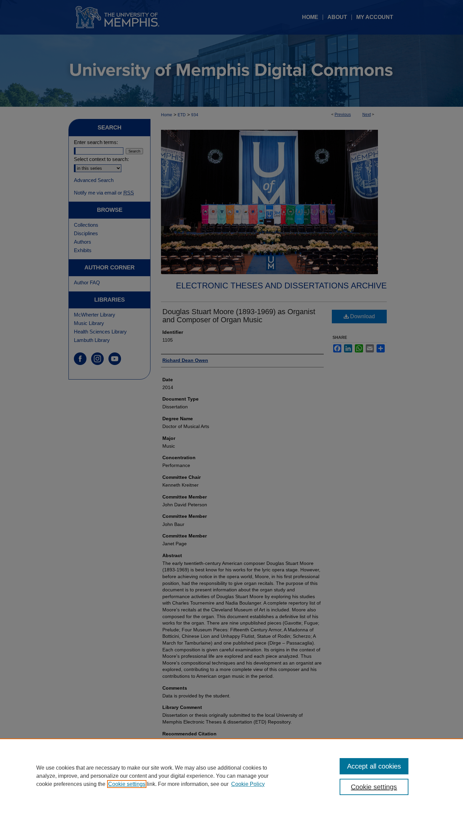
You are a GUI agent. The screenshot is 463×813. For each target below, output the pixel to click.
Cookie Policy (248, 784)
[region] (231, 775)
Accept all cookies (374, 766)
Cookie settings (126, 784)
